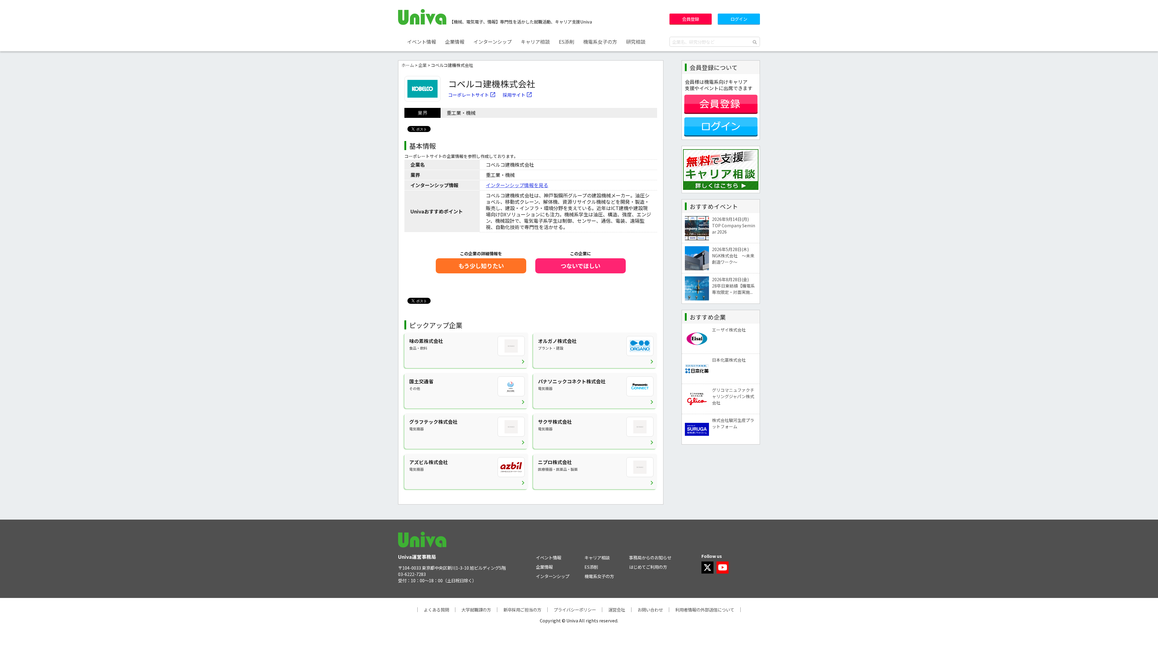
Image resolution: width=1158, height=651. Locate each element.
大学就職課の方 (476, 609)
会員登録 (690, 19)
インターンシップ (492, 41)
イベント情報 (421, 41)
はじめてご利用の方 (648, 567)
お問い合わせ (650, 609)
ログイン (738, 19)
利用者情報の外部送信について (704, 609)
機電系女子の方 (600, 41)
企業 (422, 65)
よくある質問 (436, 609)
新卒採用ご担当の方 (522, 609)
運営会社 (616, 609)
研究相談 (635, 41)
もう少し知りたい (481, 266)
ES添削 (566, 41)
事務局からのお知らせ (650, 557)
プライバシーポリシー (575, 609)
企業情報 (454, 41)
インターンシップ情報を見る (517, 185)
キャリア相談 (535, 41)
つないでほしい (580, 266)
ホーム (407, 65)
